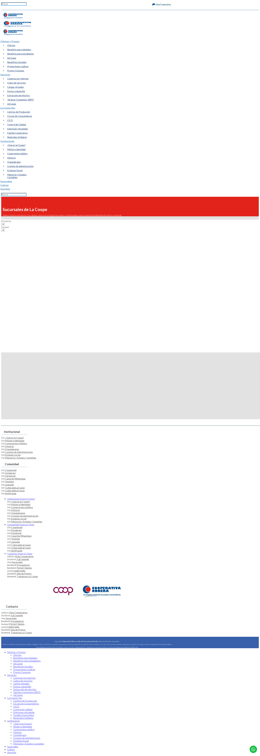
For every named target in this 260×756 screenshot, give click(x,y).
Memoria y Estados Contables (16, 176)
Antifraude (10, 493)
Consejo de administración (20, 166)
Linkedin (9, 484)
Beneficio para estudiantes (20, 53)
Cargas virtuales (15, 87)
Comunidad (20, 524)
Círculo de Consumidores (19, 116)
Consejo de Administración (19, 452)
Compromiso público (17, 153)
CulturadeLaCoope (15, 487)
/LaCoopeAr (22, 559)
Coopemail (10, 470)
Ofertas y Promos (16, 652)
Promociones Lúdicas (17, 66)
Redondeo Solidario (17, 137)
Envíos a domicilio (16, 91)
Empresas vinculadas (17, 128)
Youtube (9, 481)
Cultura (11, 749)
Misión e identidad (16, 149)
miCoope (11, 58)
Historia (11, 157)
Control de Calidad (16, 124)
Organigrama (14, 162)
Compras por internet (18, 78)
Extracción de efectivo (18, 95)
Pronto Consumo (15, 70)
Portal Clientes (24, 567)
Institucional (21, 498)
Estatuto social (12, 454)
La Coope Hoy (14, 697)
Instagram (10, 472)
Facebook (10, 475)
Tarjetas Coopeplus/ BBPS (20, 99)
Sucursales (17, 562)
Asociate (11, 752)
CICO (10, 120)
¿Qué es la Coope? (14, 437)
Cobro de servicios (16, 82)
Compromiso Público (16, 443)
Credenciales (18, 570)
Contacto (19, 553)
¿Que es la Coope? (16, 145)
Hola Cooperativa (24, 556)
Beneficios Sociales (16, 62)
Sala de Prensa (24, 573)
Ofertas (11, 45)
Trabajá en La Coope (27, 576)
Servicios (12, 675)
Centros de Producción (18, 111)
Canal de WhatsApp (15, 478)
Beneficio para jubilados (19, 49)
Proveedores (23, 564)
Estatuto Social (15, 170)
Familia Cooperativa (17, 133)
